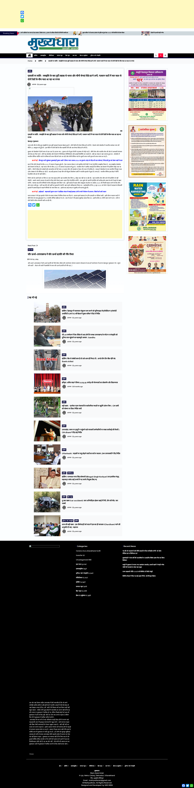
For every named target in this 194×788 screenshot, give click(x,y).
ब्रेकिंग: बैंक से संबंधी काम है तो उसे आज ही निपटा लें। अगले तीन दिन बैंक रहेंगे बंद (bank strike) (88, 359)
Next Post (31, 246)
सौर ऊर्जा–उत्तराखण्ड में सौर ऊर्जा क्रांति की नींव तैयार (51, 254)
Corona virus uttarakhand (86, 551)
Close (31, 754)
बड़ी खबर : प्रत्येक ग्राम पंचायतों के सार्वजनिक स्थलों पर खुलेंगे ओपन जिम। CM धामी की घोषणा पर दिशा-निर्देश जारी (90, 407)
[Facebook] (22, 13)
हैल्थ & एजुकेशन (84, 55)
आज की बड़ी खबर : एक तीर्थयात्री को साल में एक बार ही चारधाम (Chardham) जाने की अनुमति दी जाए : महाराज (91, 525)
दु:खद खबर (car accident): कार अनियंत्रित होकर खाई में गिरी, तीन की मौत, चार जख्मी (90, 501)
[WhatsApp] (22, 21)
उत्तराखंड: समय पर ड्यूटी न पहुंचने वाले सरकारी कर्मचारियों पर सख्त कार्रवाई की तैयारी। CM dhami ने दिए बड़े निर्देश (91, 430)
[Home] (29, 55)
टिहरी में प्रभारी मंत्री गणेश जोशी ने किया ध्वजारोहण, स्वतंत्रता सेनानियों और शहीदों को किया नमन (95, 32)
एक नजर (75, 55)
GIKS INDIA (109, 785)
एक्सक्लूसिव (43, 55)
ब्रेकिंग (35, 55)
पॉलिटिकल (51, 55)
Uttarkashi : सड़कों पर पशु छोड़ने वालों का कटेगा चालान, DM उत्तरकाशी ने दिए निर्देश (91, 453)
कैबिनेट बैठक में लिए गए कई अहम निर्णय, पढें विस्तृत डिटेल (139, 576)
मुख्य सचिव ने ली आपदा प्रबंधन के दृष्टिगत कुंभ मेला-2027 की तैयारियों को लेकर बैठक (24, 32)
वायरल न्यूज (59, 55)
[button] (156, 55)
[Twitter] (22, 17)
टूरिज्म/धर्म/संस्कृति (95, 55)
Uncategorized (82, 560)
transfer (79, 555)
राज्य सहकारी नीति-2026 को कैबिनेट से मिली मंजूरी (138, 571)
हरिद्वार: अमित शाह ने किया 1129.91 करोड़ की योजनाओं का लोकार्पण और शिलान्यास (90, 382)
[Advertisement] (97, 14)
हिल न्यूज (67, 55)
